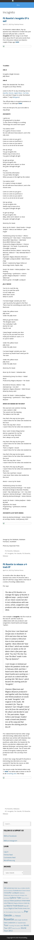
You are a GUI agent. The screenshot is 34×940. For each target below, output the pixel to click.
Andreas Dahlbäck (8, 890)
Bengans (16, 97)
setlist (15, 920)
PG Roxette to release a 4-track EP (15, 566)
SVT (17, 922)
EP (6, 553)
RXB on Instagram (10, 841)
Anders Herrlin (25, 888)
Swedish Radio (22, 923)
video (21, 925)
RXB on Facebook (10, 836)
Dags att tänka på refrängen (17, 895)
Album (19, 888)
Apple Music (18, 93)
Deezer (11, 93)
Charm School (26, 890)
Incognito (10, 553)
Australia (15, 890)
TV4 (15, 925)
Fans (26, 895)
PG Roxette (9, 551)
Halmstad (6, 901)
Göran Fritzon (25, 898)
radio (13, 916)
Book (20, 890)
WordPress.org (9, 860)
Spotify (5, 93)
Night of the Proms (15, 908)
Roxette (9, 919)
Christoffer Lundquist (11, 893)
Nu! (4, 912)
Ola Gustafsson (10, 912)
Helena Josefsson (16, 901)
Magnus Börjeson (19, 903)
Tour (6, 925)
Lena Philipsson (8, 903)
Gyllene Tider (15, 897)
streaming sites (12, 773)
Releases (16, 551)
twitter (18, 925)
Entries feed (8, 855)
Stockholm (24, 920)
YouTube (26, 93)
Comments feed (9, 857)
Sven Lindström (9, 923)
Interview (26, 900)
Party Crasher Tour (19, 912)
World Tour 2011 (16, 928)
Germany (6, 898)
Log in (6, 852)
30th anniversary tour (10, 888)
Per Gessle (18, 553)
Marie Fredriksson (15, 905)
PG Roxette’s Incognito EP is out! (16, 20)
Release (5, 556)
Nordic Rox (26, 908)
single (19, 920)
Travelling (11, 925)
